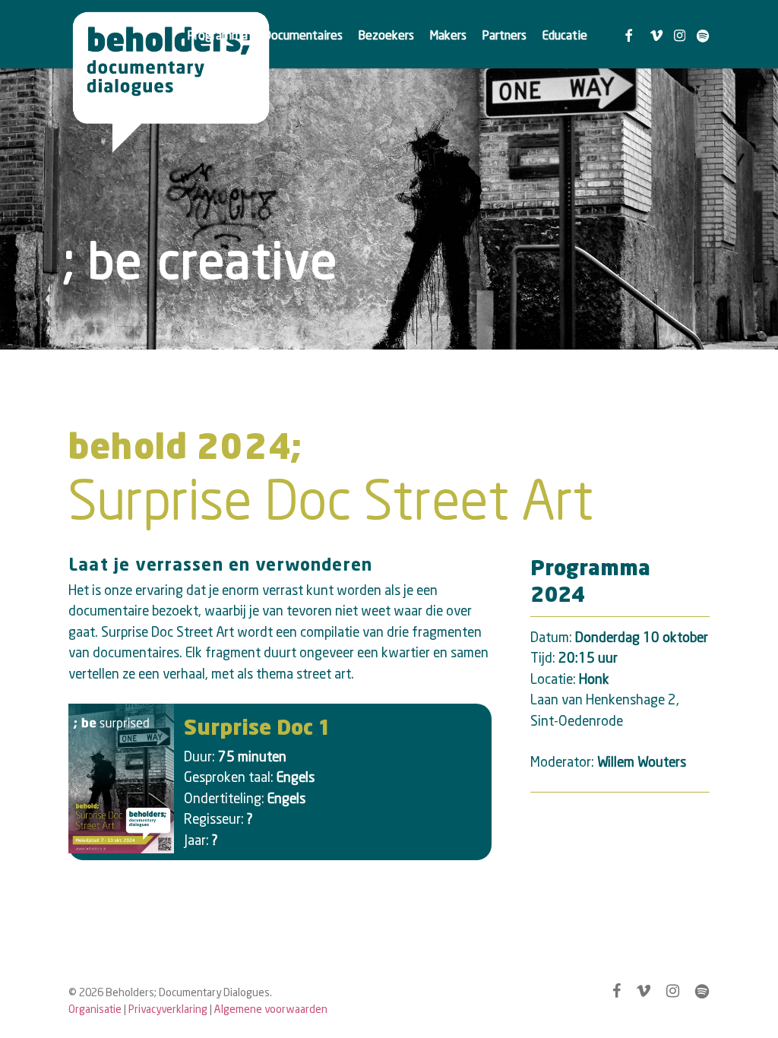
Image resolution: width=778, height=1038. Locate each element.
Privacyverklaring (167, 1008)
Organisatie (95, 1008)
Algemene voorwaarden (270, 1008)
